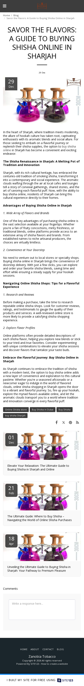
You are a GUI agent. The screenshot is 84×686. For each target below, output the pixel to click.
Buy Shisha (65, 409)
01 (11, 439)
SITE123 (35, 663)
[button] (4, 6)
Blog (16, 15)
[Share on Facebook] (56, 422)
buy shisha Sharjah (15, 415)
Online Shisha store (16, 409)
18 (11, 540)
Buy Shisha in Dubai (42, 409)
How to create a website (54, 663)
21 (11, 489)
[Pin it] (70, 422)
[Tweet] (63, 422)
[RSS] (77, 422)
